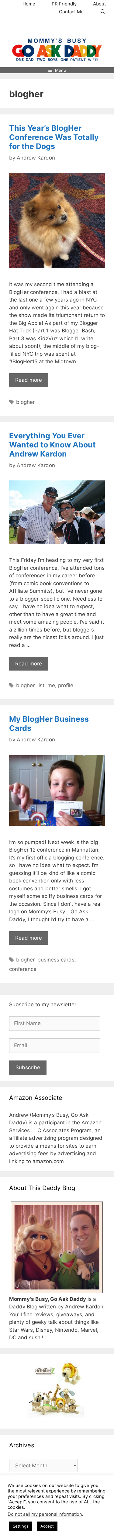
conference (22, 969)
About (99, 4)
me (51, 685)
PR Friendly (64, 4)
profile (65, 685)
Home (28, 4)
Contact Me (71, 12)
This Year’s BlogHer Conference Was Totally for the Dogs (54, 137)
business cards (55, 960)
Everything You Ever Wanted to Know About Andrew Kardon (52, 444)
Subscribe (28, 1067)
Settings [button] (21, 1526)
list (40, 685)
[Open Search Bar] (103, 12)
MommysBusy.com (57, 26)
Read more (28, 380)
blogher (25, 402)
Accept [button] (47, 1526)
